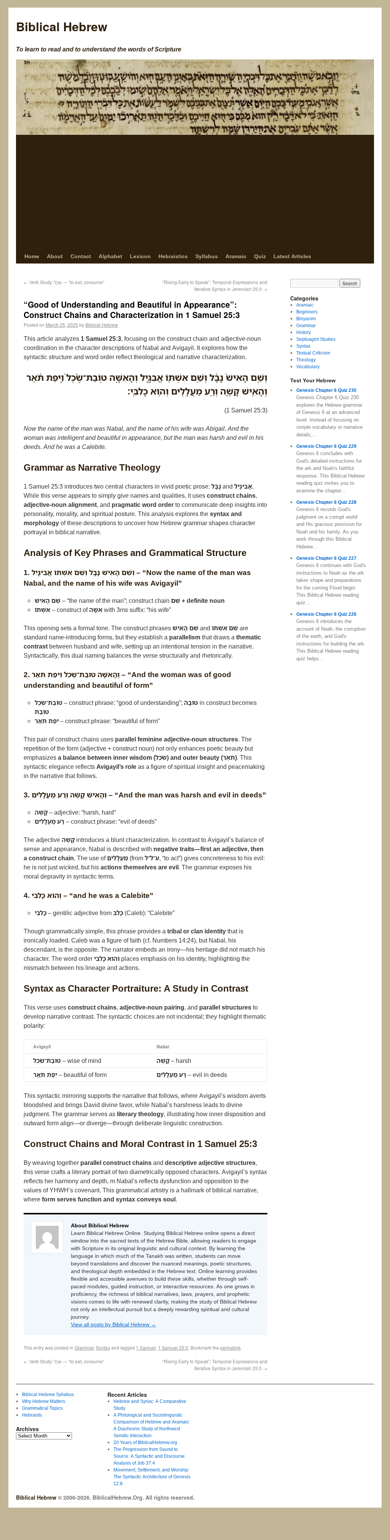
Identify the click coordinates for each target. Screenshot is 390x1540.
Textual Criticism (313, 353)
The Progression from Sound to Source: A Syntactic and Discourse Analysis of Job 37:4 (149, 1456)
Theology (306, 359)
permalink (230, 1347)
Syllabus (206, 256)
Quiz (260, 256)
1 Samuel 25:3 (173, 1347)
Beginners (307, 311)
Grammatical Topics (42, 1408)
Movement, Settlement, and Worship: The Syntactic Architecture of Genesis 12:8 (151, 1477)
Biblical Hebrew (61, 26)
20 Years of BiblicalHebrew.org (145, 1442)
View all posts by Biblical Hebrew (113, 1324)
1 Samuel (146, 1347)
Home (31, 256)
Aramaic (235, 256)
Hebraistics (173, 256)
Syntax (103, 1347)
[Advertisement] (195, 192)
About (55, 256)
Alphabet (110, 256)
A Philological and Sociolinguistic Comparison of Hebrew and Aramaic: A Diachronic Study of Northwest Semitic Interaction (151, 1425)
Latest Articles (292, 256)
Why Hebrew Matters (43, 1401)
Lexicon (140, 256)
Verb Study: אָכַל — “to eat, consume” (64, 282)
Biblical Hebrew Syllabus (48, 1394)
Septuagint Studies (316, 339)
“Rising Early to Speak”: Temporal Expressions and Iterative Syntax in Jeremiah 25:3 (214, 285)
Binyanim (306, 318)
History (303, 332)
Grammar (84, 1347)
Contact (80, 256)
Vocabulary (308, 366)
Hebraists (32, 1415)
